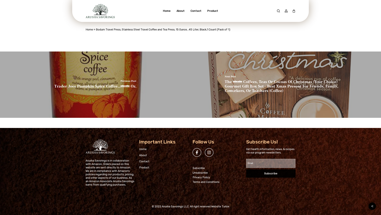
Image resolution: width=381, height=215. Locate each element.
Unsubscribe (200, 172)
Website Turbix (220, 206)
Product (144, 167)
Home (89, 29)
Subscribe (199, 168)
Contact (144, 161)
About (143, 155)
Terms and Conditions (206, 182)
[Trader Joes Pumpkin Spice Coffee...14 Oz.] (95, 85)
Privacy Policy (201, 177)
